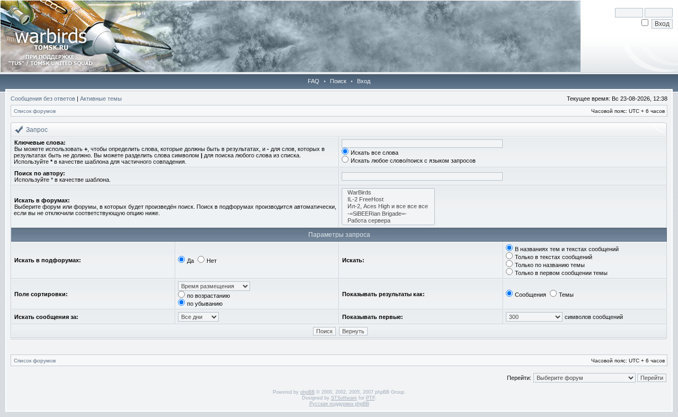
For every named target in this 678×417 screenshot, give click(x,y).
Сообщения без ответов (43, 98)
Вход (363, 81)
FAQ (313, 81)
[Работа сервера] (388, 220)
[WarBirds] (388, 192)
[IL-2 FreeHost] (388, 199)
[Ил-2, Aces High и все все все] (388, 206)
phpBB (307, 392)
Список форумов (35, 111)
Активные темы (101, 98)
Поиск (338, 81)
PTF (370, 398)
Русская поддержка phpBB (339, 403)
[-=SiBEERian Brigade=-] (388, 213)
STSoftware (344, 398)
